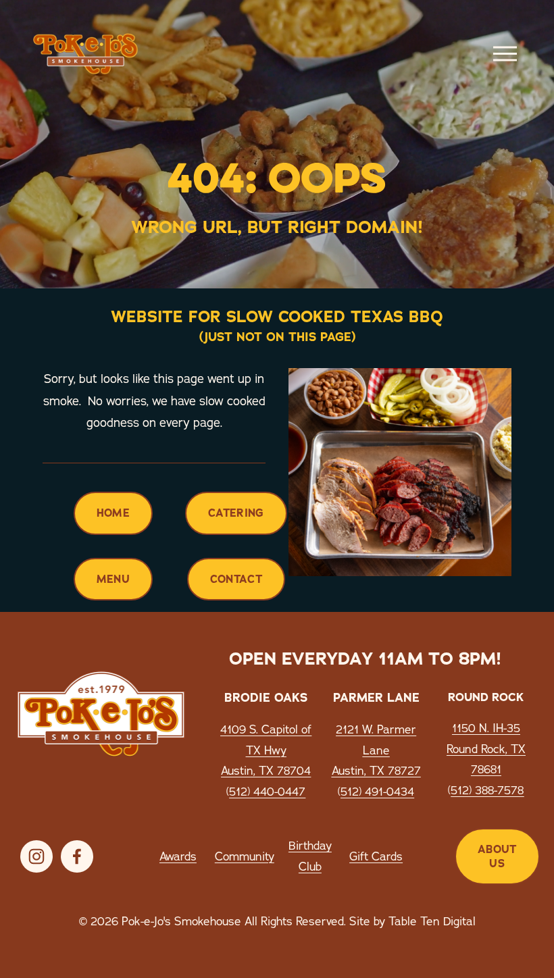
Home (113, 513)
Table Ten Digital (432, 921)
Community (244, 856)
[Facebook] (77, 856)
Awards (178, 856)
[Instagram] (36, 856)
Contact (236, 579)
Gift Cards (376, 856)
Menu (113, 579)
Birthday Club (310, 855)
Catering (236, 513)
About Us (497, 856)
